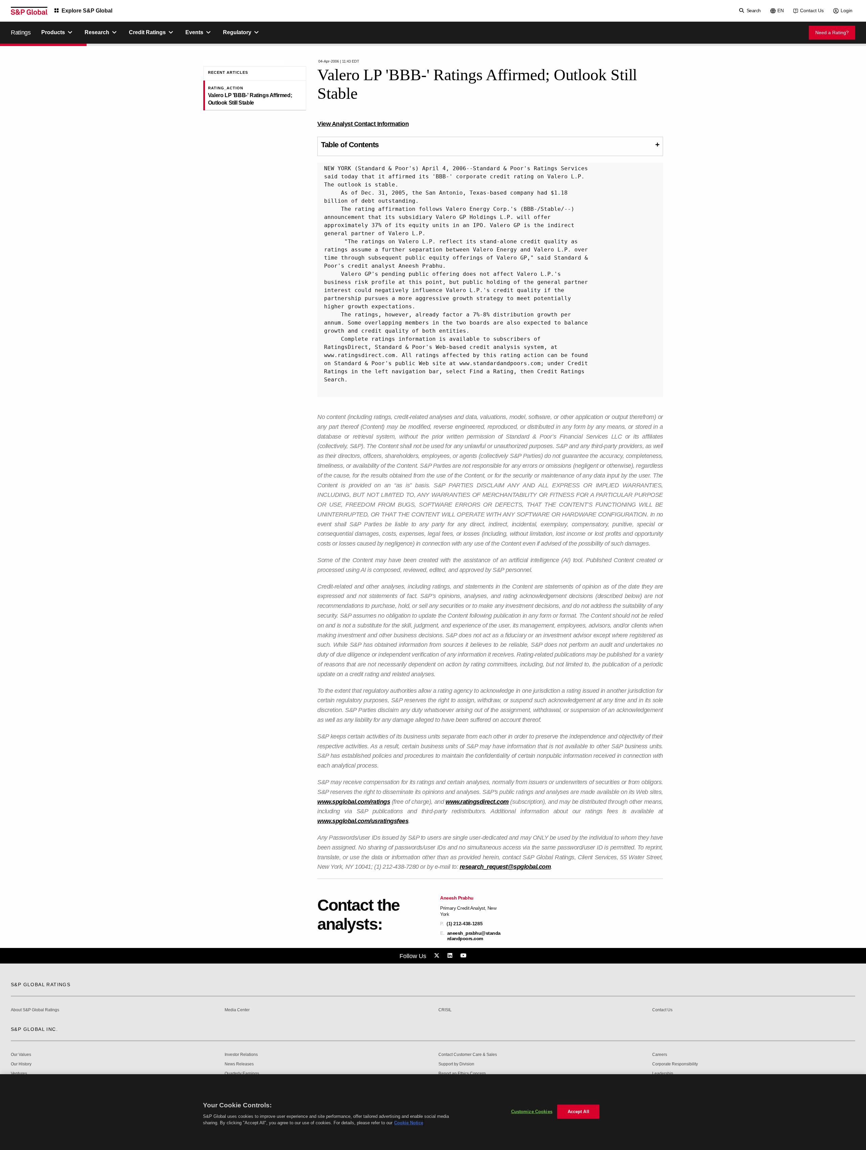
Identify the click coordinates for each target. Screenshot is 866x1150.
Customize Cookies (531, 1111)
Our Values (21, 1055)
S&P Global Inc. (34, 1029)
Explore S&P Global (87, 11)
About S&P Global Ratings (35, 1010)
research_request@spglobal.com (505, 866)
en (780, 10)
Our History (21, 1064)
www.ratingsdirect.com (477, 801)
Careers (659, 1055)
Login (846, 10)
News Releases (239, 1064)
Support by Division (456, 1064)
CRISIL (445, 1010)
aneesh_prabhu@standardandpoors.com (474, 935)
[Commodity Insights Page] (437, 955)
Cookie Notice (408, 1122)
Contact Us (812, 10)
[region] (433, 1112)
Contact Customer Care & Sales (467, 1055)
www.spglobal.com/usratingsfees (362, 821)
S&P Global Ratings (40, 984)
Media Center (237, 1010)
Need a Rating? (832, 32)
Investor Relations (241, 1055)
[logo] (29, 11)
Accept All (578, 1111)
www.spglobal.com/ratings (353, 801)
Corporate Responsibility (675, 1064)
